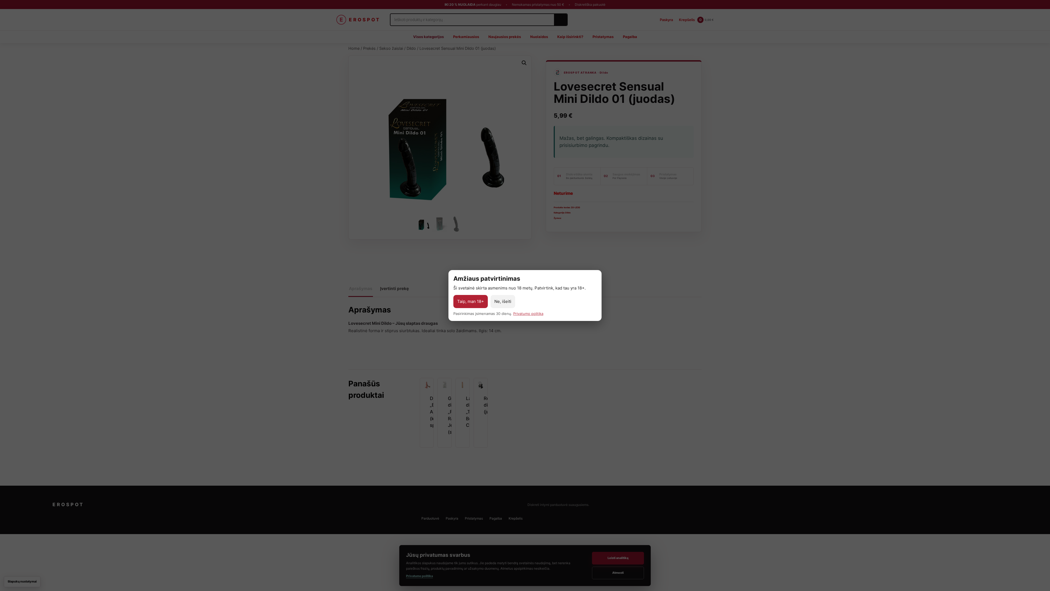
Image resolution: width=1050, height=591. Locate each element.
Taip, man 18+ (470, 301)
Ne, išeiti (502, 301)
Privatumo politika (528, 313)
